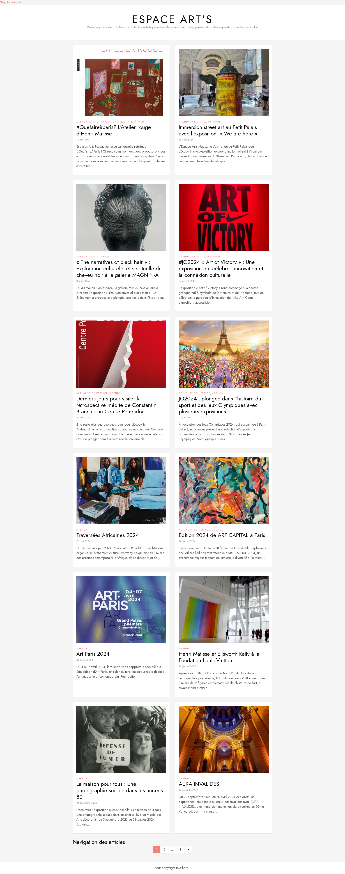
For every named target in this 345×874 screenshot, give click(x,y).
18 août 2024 (83, 139)
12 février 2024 (187, 541)
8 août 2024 (83, 281)
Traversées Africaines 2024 (107, 535)
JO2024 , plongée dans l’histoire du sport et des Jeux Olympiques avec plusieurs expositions (220, 405)
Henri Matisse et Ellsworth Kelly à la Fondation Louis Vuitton (219, 657)
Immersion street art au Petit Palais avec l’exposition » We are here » (218, 130)
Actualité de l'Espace (92, 393)
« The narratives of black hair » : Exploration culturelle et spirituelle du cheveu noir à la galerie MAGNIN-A (119, 268)
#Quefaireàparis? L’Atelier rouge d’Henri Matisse (113, 130)
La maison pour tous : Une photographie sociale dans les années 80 (119, 790)
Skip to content (10, 2)
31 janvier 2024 (84, 660)
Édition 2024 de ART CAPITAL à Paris (222, 535)
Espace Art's (172, 19)
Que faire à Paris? (133, 121)
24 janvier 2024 (187, 666)
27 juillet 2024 (186, 281)
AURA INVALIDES (199, 784)
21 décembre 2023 (86, 803)
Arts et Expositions (103, 121)
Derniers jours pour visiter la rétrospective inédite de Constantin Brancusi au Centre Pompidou (116, 405)
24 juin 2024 (83, 417)
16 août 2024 (186, 139)
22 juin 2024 (186, 417)
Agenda (81, 121)
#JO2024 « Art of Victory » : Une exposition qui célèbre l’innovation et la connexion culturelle (221, 268)
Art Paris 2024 (93, 654)
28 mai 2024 (83, 541)
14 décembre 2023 (189, 790)
